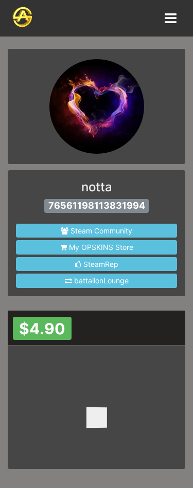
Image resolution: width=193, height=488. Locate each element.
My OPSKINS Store (100, 247)
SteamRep (99, 264)
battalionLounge (100, 280)
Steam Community (100, 230)
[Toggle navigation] (170, 18)
